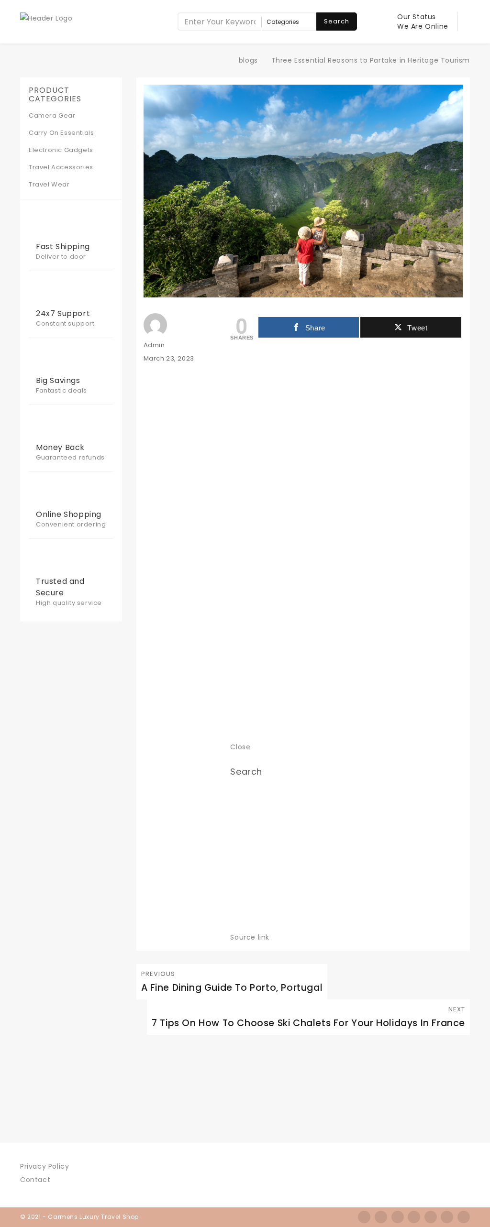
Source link (249, 937)
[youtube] (463, 1217)
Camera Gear (52, 115)
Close (240, 747)
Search (336, 21)
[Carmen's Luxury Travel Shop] (224, 60)
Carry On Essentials (61, 132)
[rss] (397, 1217)
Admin (154, 345)
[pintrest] (447, 1217)
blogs (248, 60)
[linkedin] (430, 1217)
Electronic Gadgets (61, 149)
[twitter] (381, 1217)
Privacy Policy (44, 1166)
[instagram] (414, 1217)
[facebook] (364, 1217)
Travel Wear (49, 184)
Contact (35, 1179)
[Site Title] (46, 17)
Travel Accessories (61, 167)
